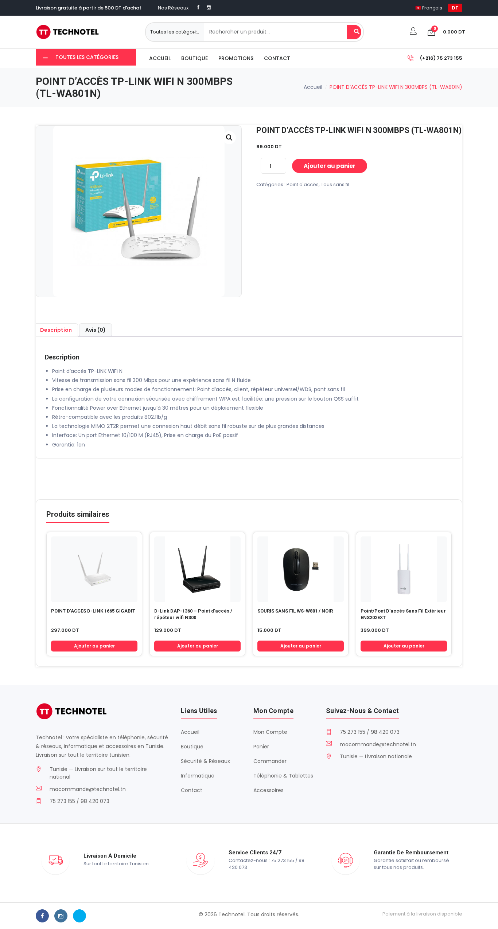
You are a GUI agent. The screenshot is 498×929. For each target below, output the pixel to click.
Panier (261, 746)
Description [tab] (56, 330)
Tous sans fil (335, 184)
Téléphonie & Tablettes (283, 775)
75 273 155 (352, 732)
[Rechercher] (354, 32)
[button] (229, 137)
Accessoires (268, 790)
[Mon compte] (413, 32)
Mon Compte (270, 732)
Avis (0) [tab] (95, 330)
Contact (277, 58)
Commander (270, 761)
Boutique (194, 58)
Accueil (160, 58)
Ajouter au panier (329, 166)
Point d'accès (303, 184)
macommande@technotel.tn (88, 789)
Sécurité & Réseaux (205, 761)
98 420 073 (385, 732)
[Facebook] (198, 7)
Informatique (197, 775)
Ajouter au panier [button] (94, 646)
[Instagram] (209, 7)
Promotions (235, 58)
